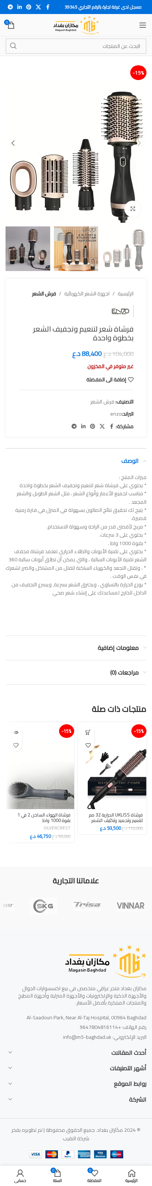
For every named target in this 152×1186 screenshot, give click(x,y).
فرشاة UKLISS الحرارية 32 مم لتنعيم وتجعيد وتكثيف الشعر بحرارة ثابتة (116, 820)
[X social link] (38, 7)
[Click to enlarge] (132, 209)
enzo (116, 414)
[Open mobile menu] (142, 25)
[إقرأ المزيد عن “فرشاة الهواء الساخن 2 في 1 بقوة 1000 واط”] (15, 732)
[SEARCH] (13, 46)
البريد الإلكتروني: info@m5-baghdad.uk (104, 1037)
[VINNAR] (130, 906)
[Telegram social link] (10, 7)
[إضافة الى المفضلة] (88, 745)
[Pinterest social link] (29, 7)
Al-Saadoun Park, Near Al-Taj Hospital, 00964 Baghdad (86, 1017)
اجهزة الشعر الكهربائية (87, 293)
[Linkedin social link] (19, 7)
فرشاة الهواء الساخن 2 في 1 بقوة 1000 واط (43, 818)
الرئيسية (126, 293)
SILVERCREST (57, 827)
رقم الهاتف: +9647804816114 (113, 1027)
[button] (139, 143)
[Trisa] (86, 906)
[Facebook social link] (47, 7)
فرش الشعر (44, 293)
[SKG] (43, 906)
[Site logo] (76, 25)
